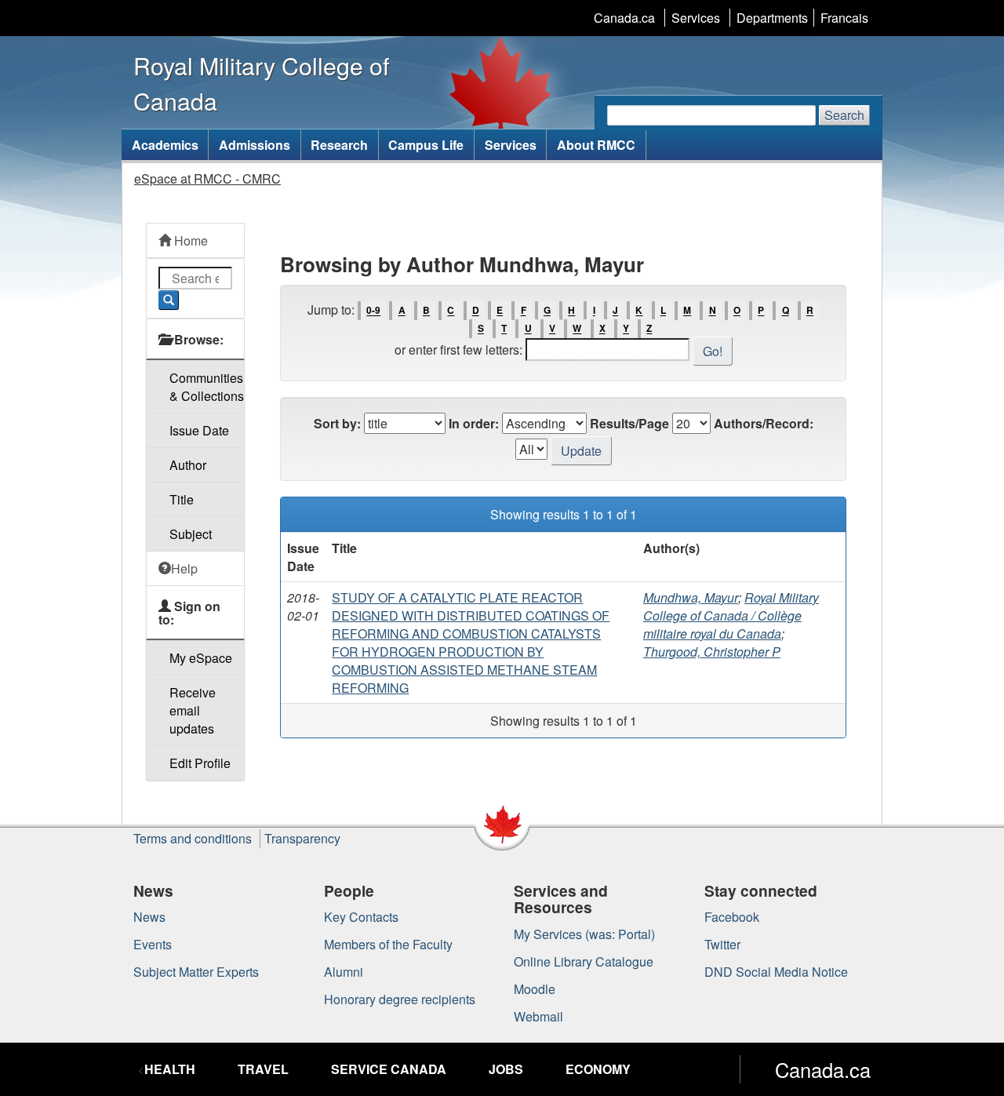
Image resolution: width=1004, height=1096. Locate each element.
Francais (844, 18)
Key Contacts (361, 917)
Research (339, 145)
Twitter (722, 944)
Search (844, 115)
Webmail (538, 1016)
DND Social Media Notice (776, 972)
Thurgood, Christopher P (711, 652)
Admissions (254, 145)
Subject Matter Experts (196, 972)
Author (187, 465)
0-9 (373, 311)
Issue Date (199, 430)
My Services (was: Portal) (584, 934)
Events (152, 944)
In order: (474, 423)
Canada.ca (624, 18)
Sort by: (337, 423)
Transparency (302, 838)
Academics (165, 145)
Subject (190, 534)
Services (695, 18)
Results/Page (629, 423)
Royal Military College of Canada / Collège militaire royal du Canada (731, 615)
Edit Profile (200, 763)
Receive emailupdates (192, 710)
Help (184, 568)
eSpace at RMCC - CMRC (207, 178)
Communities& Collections (206, 387)
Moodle (534, 989)
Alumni (343, 972)
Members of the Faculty (388, 944)
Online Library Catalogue (583, 961)
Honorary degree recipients (399, 999)
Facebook (731, 917)
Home (189, 240)
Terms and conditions (192, 838)
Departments (772, 18)
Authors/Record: (763, 423)
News (149, 917)
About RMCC (596, 145)
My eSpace (200, 658)
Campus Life (426, 145)
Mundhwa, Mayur (690, 597)
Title (181, 499)
